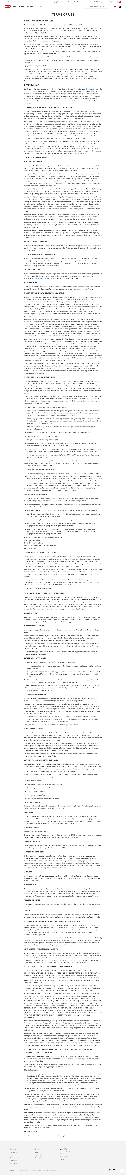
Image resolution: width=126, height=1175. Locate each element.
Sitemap (62, 1159)
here (33, 906)
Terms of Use (39, 1158)
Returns (12, 1158)
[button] (120, 7)
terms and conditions (39, 278)
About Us (38, 1152)
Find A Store (8, 2)
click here (87, 89)
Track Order (17, 2)
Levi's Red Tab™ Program (65, 1153)
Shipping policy (41, 1170)
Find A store (63, 1156)
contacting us (65, 384)
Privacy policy (22, 1170)
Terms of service (31, 1170)
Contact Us (13, 1152)
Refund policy (13, 1170)
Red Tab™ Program (99, 2)
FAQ (11, 1155)
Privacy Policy (39, 1155)
